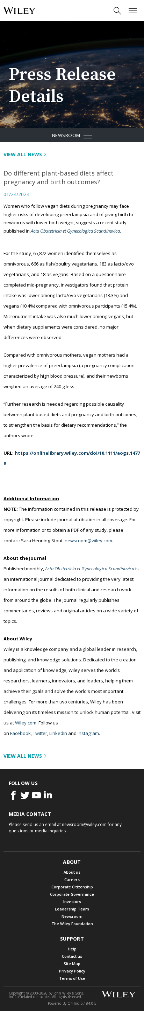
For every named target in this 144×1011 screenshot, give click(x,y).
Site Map (72, 963)
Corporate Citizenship (72, 886)
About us (72, 872)
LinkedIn (58, 733)
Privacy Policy (72, 971)
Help (72, 948)
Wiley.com (25, 723)
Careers (72, 879)
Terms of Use (72, 978)
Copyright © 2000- (28, 993)
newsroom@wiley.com (88, 540)
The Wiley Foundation (72, 923)
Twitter (40, 733)
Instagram (88, 733)
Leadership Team (72, 909)
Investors (72, 901)
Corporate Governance (72, 894)
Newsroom (81, 136)
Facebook (20, 733)
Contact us (72, 956)
